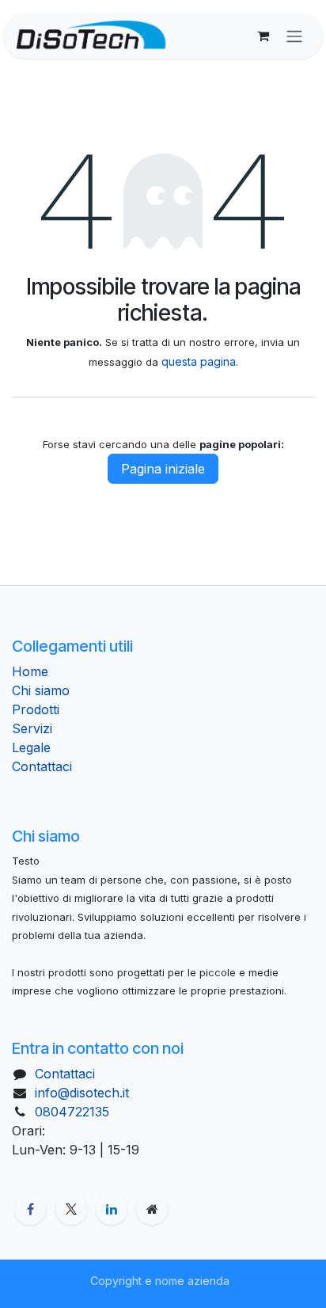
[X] (71, 1209)
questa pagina (198, 361)
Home (30, 671)
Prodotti (35, 709)
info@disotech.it (82, 1093)
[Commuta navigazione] (294, 35)
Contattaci (42, 766)
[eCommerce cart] (263, 35)
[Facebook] (30, 1209)
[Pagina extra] (152, 1209)
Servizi (32, 728)
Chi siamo (41, 690)
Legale (31, 747)
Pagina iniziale (163, 469)
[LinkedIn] (111, 1209)
